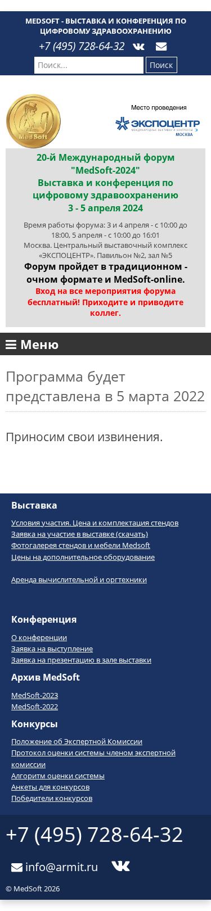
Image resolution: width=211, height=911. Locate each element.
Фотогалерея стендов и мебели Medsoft (80, 545)
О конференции (39, 637)
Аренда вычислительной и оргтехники (79, 579)
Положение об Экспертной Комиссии (76, 741)
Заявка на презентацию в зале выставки (81, 660)
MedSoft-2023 (34, 695)
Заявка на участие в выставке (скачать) (79, 534)
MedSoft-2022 (34, 706)
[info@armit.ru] (161, 40)
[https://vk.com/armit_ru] (138, 40)
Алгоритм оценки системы (58, 776)
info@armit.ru (60, 865)
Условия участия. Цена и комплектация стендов (94, 523)
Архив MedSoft (45, 677)
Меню (39, 344)
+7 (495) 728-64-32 (81, 45)
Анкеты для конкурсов (50, 787)
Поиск (161, 65)
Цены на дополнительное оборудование (83, 557)
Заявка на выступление (52, 648)
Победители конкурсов (51, 798)
